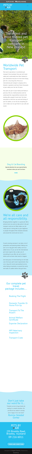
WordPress (16, 453)
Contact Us (8, 111)
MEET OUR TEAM (10, 238)
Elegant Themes (15, 450)
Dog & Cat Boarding (16, 164)
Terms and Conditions (16, 444)
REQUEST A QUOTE (16, 53)
